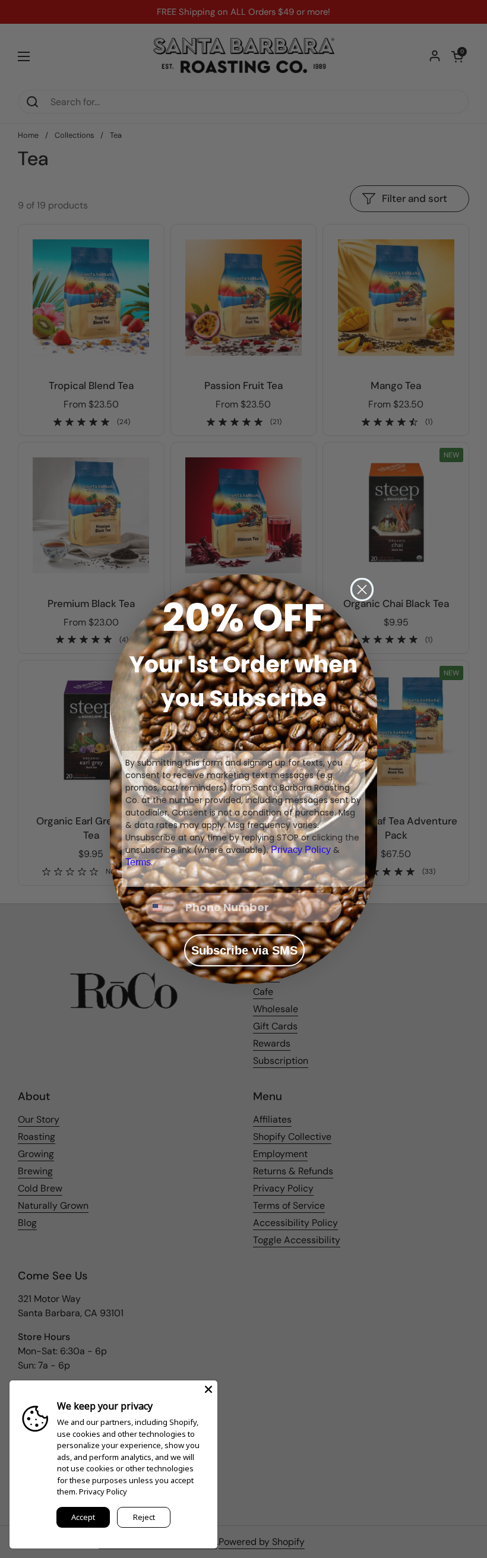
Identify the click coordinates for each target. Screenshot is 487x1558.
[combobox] (162, 907)
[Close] (208, 1389)
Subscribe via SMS (244, 950)
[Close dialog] (362, 589)
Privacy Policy (103, 1491)
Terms (138, 862)
